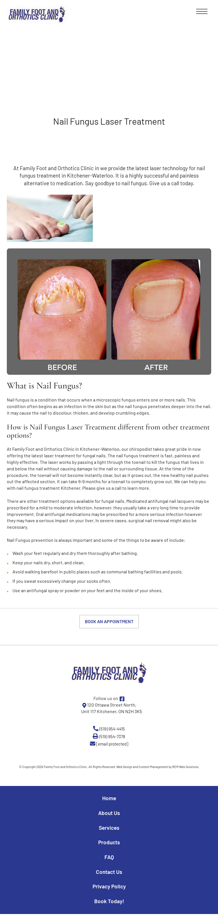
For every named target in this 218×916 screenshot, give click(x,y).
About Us (109, 813)
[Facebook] (122, 698)
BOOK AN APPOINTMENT (109, 621)
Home (109, 798)
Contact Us (109, 871)
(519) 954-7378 (112, 736)
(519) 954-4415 (112, 728)
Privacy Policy (109, 886)
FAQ (109, 857)
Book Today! (109, 901)
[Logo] (109, 672)
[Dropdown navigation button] (200, 12)
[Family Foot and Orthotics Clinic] (37, 14)
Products (109, 842)
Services (109, 827)
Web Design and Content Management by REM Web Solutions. (157, 767)
